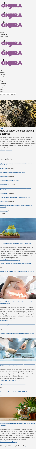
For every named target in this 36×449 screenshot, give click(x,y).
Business (2, 72)
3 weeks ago (4, 211)
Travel (2, 91)
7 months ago (12, 442)
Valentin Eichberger (6, 260)
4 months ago (8, 320)
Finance (2, 74)
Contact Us (3, 34)
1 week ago (3, 168)
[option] (18, 247)
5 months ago (16, 380)
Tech (1, 89)
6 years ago (8, 150)
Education (3, 83)
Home (2, 32)
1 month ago (16, 260)
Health (2, 77)
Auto (1, 70)
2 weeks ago (4, 176)
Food (1, 81)
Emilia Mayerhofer (5, 380)
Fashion (2, 85)
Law (1, 87)
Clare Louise (4, 442)
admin (2, 150)
